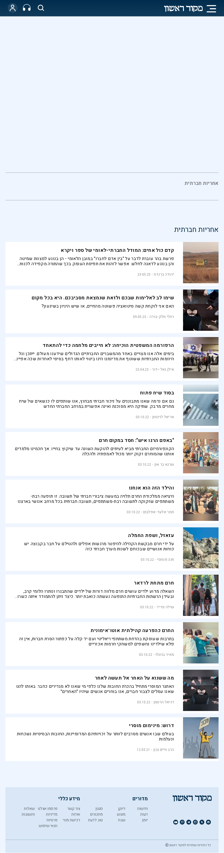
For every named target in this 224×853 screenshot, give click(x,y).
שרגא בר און (164, 464)
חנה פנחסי (165, 559)
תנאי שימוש (48, 826)
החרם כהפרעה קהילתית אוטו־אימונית (132, 630)
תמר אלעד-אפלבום (158, 512)
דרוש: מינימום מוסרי (151, 725)
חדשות (142, 808)
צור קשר (73, 808)
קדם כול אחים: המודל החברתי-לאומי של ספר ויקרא (117, 250)
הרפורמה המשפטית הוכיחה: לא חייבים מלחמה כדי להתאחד (108, 345)
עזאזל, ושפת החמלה (151, 535)
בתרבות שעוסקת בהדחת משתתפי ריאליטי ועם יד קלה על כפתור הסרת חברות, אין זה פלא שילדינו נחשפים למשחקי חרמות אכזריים (96, 641)
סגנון (99, 808)
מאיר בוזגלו (164, 654)
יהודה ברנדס (164, 274)
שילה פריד (165, 607)
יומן (145, 820)
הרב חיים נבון (163, 749)
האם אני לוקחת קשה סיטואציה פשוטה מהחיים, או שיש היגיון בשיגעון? (108, 306)
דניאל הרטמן (164, 702)
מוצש (121, 814)
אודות (75, 814)
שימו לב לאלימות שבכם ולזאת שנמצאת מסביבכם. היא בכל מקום (103, 298)
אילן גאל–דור (163, 369)
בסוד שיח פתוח (157, 393)
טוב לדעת (95, 820)
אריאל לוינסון (163, 417)
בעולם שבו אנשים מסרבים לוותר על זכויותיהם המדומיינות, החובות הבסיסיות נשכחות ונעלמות (95, 736)
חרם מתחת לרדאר (154, 583)
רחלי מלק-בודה (161, 317)
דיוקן (121, 808)
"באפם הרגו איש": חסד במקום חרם (136, 440)
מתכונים (96, 814)
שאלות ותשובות (28, 811)
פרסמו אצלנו (47, 808)
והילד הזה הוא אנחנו (151, 488)
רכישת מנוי (71, 820)
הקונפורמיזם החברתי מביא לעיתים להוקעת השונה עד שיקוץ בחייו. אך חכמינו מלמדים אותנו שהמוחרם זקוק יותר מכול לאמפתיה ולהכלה (94, 451)
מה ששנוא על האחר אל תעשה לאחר (134, 678)
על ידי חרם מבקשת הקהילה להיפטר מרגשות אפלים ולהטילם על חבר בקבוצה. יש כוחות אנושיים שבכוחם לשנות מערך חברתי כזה (99, 546)
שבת (121, 820)
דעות (144, 814)
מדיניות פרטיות (51, 817)
